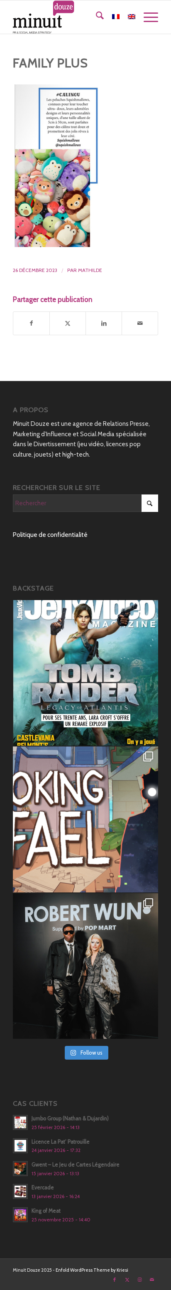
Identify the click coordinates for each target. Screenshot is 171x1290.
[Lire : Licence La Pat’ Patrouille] (20, 1145)
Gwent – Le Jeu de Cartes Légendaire (76, 1164)
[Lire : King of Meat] (20, 1214)
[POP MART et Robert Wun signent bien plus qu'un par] (85, 966)
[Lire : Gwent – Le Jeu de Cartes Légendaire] (20, 1168)
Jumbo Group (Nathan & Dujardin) (70, 1118)
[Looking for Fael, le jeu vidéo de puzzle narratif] (85, 819)
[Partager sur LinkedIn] (104, 323)
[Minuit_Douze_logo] (71, 17)
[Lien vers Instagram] (139, 1279)
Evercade (43, 1187)
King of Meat (46, 1211)
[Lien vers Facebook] (114, 1279)
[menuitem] (96, 17)
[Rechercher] (96, 17)
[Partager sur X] (68, 323)
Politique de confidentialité (50, 535)
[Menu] (146, 17)
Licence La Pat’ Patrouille (61, 1142)
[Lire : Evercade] (20, 1191)
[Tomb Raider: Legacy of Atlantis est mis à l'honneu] (85, 673)
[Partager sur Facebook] (31, 323)
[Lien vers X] (127, 1279)
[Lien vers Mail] (152, 1279)
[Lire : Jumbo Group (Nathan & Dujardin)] (20, 1122)
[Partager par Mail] (140, 323)
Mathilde (90, 270)
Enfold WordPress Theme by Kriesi (92, 1270)
